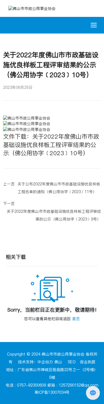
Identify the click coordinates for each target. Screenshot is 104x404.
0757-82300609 (31, 385)
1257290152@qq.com (78, 385)
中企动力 (45, 362)
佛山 (58, 362)
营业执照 (87, 362)
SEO (72, 362)
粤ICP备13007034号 (52, 392)
